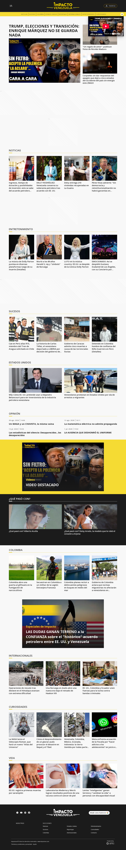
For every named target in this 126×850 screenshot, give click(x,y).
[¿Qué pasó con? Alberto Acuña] (35, 516)
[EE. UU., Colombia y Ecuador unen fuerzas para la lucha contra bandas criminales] (100, 673)
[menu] (11, 6)
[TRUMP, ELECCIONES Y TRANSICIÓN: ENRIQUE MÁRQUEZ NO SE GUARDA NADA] (44, 60)
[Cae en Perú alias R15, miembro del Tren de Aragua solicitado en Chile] (21, 329)
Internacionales (75, 14)
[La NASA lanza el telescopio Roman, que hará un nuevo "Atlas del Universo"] (21, 724)
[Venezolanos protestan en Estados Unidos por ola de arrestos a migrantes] (90, 380)
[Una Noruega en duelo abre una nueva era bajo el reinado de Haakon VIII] (63, 673)
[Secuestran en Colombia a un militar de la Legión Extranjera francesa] (49, 568)
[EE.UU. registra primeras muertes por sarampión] (26, 776)
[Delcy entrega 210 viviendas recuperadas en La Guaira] (76, 168)
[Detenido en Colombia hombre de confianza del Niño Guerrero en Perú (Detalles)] (104, 329)
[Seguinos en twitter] (17, 813)
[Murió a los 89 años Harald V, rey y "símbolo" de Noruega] (49, 247)
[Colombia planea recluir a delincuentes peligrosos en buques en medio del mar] (76, 568)
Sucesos (32, 14)
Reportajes (63, 14)
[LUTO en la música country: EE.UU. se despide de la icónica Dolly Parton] (76, 247)
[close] (122, 14)
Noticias (24, 14)
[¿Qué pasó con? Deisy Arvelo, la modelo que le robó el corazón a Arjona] (90, 516)
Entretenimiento (88, 14)
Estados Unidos (51, 14)
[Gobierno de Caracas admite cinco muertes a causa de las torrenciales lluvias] (76, 329)
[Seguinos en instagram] (25, 813)
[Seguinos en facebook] (29, 813)
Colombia (40, 14)
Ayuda (35, 844)
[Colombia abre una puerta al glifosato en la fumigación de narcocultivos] (21, 568)
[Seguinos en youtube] (21, 813)
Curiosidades (101, 14)
